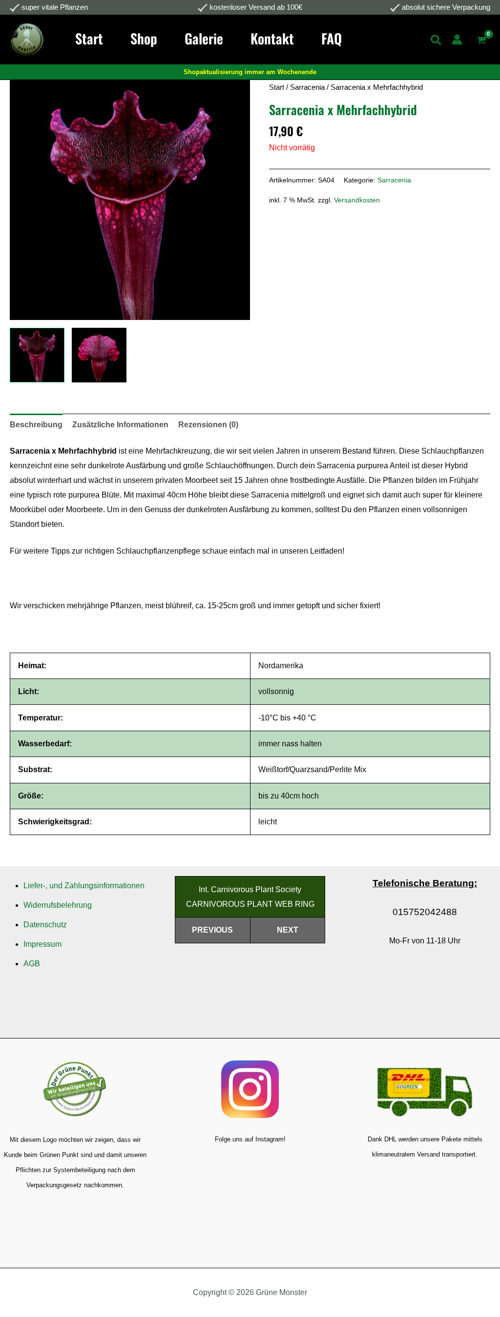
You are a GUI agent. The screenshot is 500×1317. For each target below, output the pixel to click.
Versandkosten (357, 200)
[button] (436, 41)
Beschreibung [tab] (36, 424)
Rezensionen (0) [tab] (208, 424)
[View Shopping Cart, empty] (481, 41)
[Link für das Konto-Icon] (457, 39)
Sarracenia (307, 87)
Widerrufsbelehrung (57, 905)
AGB (31, 963)
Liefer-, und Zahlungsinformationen (84, 885)
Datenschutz (45, 924)
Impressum (42, 944)
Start (276, 87)
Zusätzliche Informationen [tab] (120, 424)
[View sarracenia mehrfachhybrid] (37, 355)
